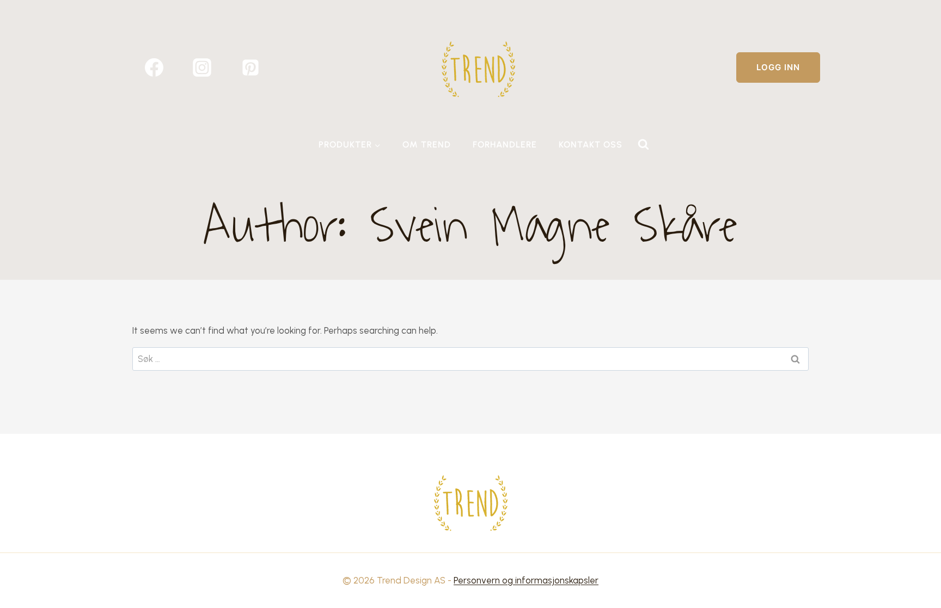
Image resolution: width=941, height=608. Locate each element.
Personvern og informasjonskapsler (526, 580)
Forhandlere (505, 144)
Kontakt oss (590, 144)
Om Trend (426, 144)
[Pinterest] (250, 67)
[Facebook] (154, 67)
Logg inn (778, 67)
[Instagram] (202, 67)
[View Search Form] (643, 145)
